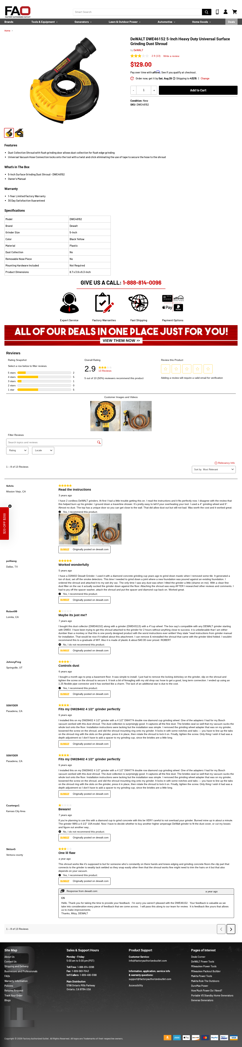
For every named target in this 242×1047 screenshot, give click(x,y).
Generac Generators (202, 1000)
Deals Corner (198, 956)
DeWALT (138, 50)
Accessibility (136, 985)
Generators (82, 21)
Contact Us (10, 961)
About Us (9, 956)
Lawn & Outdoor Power (123, 21)
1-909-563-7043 (80, 971)
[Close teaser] (10, 506)
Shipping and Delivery (16, 966)
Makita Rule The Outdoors (205, 980)
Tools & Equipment (43, 21)
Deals (231, 21)
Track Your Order (13, 995)
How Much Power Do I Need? (206, 990)
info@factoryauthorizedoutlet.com (148, 960)
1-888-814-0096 (142, 282)
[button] (4, 523)
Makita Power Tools (201, 976)
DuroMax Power (199, 985)
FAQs (7, 976)
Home (7, 30)
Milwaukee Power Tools (203, 966)
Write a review (171, 56)
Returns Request (13, 990)
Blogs (7, 1000)
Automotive (165, 21)
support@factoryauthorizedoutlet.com (150, 979)
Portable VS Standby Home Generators (212, 995)
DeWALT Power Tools (202, 961)
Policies (8, 985)
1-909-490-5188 (88, 974)
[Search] (206, 12)
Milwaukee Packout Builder (206, 971)
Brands (8, 21)
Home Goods (200, 21)
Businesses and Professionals (20, 971)
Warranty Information (16, 980)
